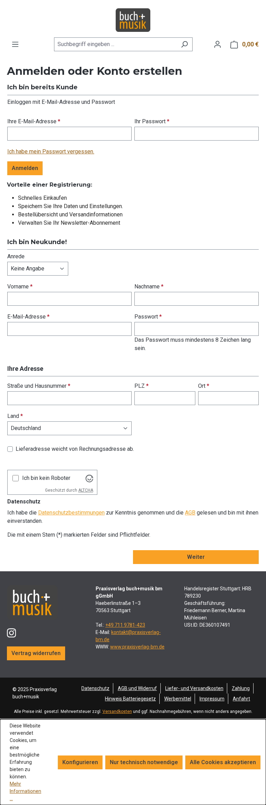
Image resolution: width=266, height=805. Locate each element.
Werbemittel (177, 698)
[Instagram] (11, 630)
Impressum (212, 698)
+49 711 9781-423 (125, 625)
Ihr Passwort (151, 121)
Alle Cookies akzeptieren (223, 762)
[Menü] (15, 44)
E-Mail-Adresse (28, 316)
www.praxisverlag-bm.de (137, 647)
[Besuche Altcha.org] (89, 478)
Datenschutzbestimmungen (71, 512)
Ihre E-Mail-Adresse (33, 121)
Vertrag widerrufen (36, 653)
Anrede (16, 256)
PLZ (141, 386)
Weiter (196, 557)
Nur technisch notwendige (144, 762)
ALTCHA (85, 490)
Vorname (20, 286)
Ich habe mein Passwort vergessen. (50, 151)
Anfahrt (241, 698)
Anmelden (25, 168)
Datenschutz (95, 688)
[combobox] (115, 44)
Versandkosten (117, 711)
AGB (190, 512)
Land (15, 416)
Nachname (148, 286)
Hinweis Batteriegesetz (130, 698)
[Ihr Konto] (217, 44)
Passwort (148, 316)
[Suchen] (184, 44)
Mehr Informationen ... (25, 791)
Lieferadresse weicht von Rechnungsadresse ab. (75, 449)
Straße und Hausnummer (38, 386)
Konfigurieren (80, 762)
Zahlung (241, 688)
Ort (203, 386)
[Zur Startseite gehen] (133, 20)
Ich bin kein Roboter (46, 478)
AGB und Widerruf (137, 688)
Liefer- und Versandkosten (194, 688)
